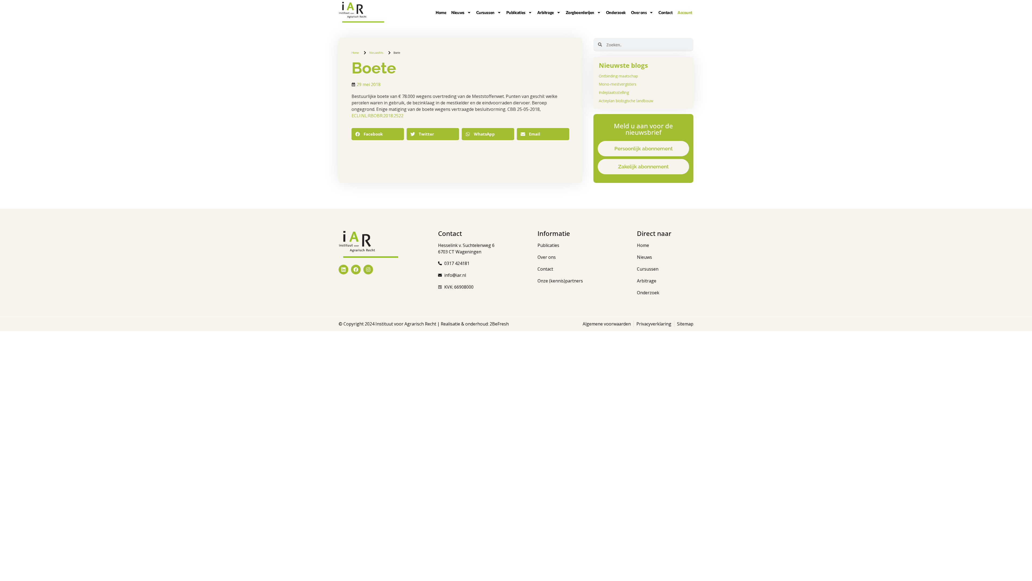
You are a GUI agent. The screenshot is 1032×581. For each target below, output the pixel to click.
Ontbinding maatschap (618, 76)
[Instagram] (368, 269)
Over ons (639, 12)
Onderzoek (616, 12)
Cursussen (485, 12)
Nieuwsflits (376, 53)
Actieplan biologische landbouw (626, 100)
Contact (665, 12)
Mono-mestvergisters (617, 84)
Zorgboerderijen (580, 12)
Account (685, 12)
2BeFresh (499, 324)
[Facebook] (356, 269)
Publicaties (515, 12)
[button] (378, 134)
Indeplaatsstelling (614, 92)
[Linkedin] (343, 269)
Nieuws (457, 12)
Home (441, 12)
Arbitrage (545, 12)
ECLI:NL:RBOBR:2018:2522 (377, 116)
